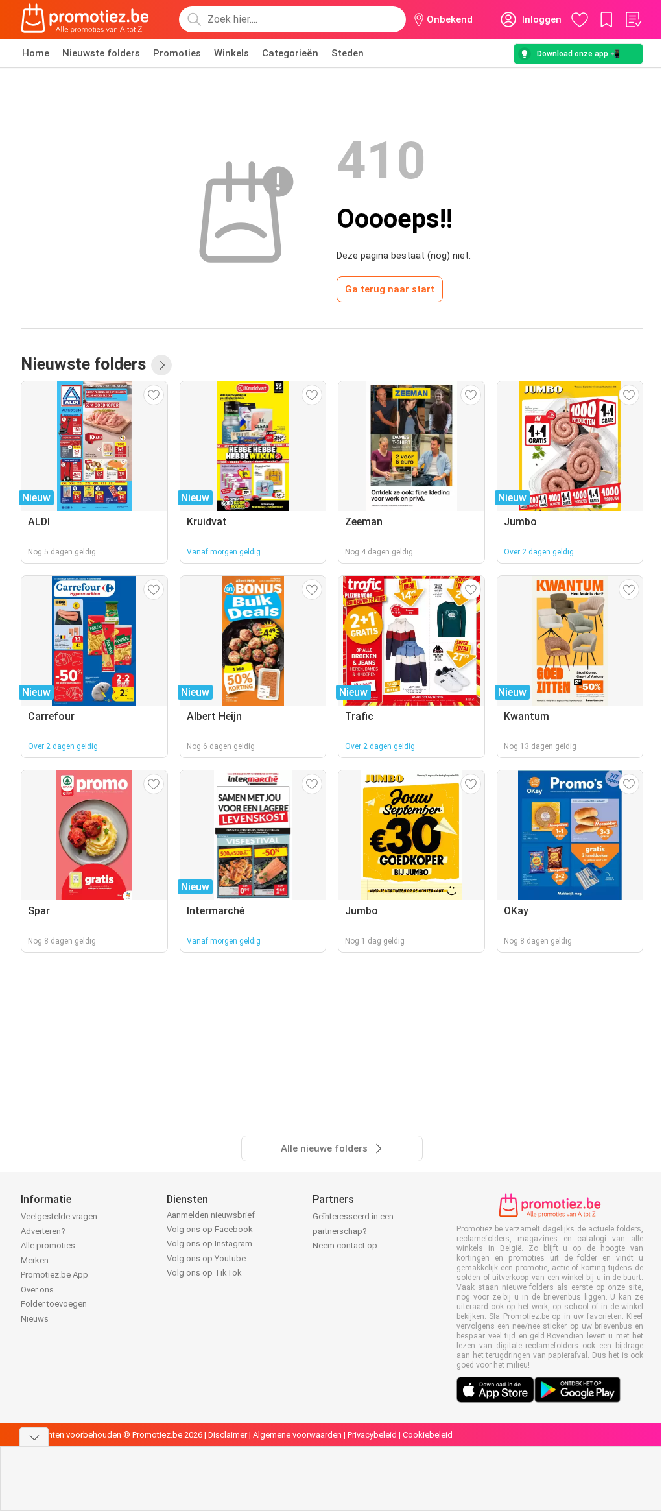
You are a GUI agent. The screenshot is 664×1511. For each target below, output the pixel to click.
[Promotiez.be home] (85, 19)
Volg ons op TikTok (204, 1273)
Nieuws (35, 1319)
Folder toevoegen (54, 1304)
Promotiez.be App (54, 1274)
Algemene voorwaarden (297, 1435)
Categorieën (290, 53)
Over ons (37, 1289)
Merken (35, 1260)
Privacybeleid (372, 1435)
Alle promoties (48, 1245)
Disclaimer (227, 1435)
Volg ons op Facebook (210, 1229)
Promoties (177, 53)
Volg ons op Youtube (206, 1258)
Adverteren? (43, 1231)
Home (35, 53)
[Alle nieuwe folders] (161, 365)
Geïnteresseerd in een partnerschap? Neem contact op (353, 1230)
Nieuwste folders (101, 53)
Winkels (231, 53)
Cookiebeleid (428, 1435)
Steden (347, 53)
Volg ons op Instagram (209, 1243)
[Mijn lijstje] (632, 19)
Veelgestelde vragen (59, 1216)
